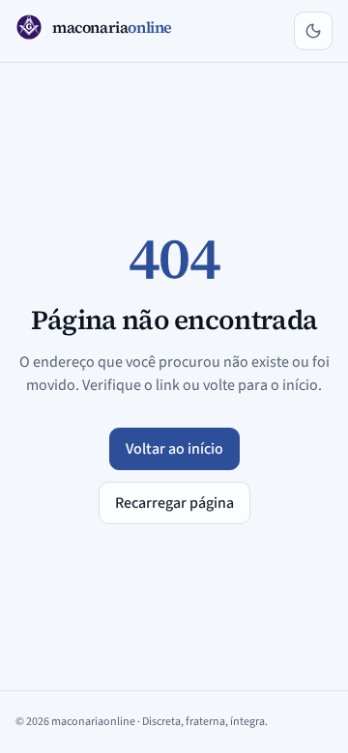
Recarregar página (174, 503)
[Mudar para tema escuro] (313, 31)
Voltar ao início (174, 449)
